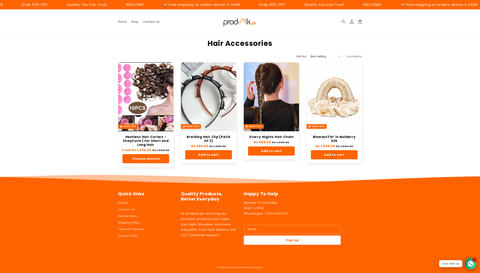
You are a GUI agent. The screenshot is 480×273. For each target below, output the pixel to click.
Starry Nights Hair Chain (271, 137)
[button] (343, 22)
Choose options (146, 159)
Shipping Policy (129, 223)
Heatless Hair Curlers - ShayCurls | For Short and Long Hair (146, 141)
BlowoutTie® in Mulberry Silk (334, 139)
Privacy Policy (128, 236)
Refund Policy (128, 216)
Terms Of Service (131, 229)
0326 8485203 (276, 213)
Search (123, 203)
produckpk (233, 267)
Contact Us (126, 209)
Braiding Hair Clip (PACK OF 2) (209, 139)
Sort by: (301, 56)
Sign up (292, 240)
